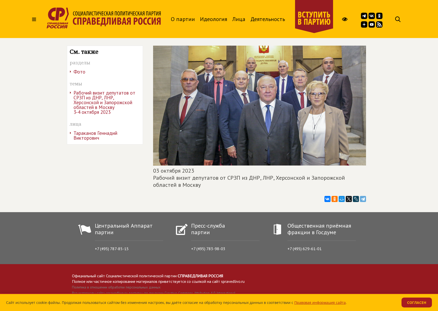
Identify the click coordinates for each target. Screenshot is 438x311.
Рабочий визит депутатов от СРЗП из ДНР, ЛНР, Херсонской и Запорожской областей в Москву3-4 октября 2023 (104, 102)
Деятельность (267, 19)
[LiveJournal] (356, 199)
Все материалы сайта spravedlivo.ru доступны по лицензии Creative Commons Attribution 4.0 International (153, 293)
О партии (183, 19)
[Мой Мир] (342, 199)
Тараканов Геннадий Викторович (95, 135)
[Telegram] (363, 199)
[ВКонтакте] (327, 199)
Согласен (416, 302)
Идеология (213, 19)
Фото (79, 72)
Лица (238, 19)
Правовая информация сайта (320, 302)
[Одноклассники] (335, 199)
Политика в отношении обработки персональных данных (116, 287)
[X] (349, 199)
